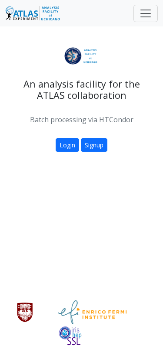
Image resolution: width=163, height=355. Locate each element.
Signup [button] (94, 145)
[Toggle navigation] (145, 13)
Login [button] (67, 145)
